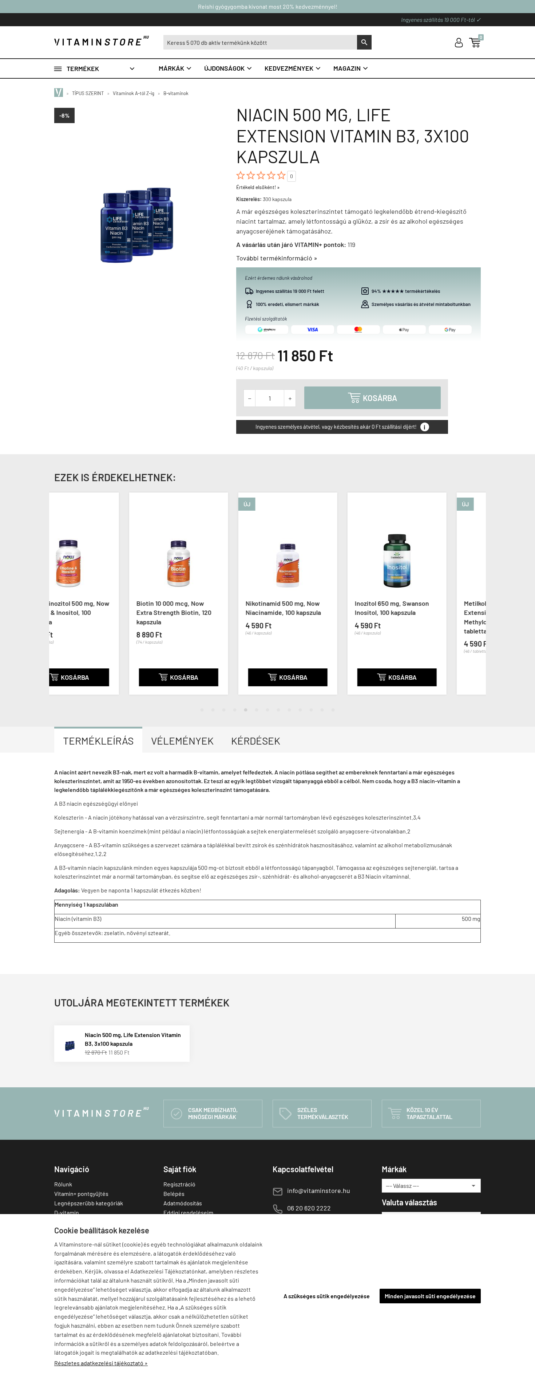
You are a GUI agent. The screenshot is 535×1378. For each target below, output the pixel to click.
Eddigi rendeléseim (188, 1212)
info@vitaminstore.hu (318, 1190)
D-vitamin (66, 1212)
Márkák (175, 68)
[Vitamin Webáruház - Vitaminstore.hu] (59, 93)
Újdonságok (228, 68)
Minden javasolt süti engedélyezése (430, 1295)
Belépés (174, 1193)
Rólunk (63, 1184)
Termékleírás (98, 740)
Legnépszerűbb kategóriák (88, 1203)
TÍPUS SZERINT (88, 93)
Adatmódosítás (182, 1203)
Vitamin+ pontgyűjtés (81, 1193)
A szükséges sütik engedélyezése (327, 1295)
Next (473, 599)
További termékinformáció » (276, 258)
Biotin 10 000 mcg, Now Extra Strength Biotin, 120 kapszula (99, 612)
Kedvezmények (293, 68)
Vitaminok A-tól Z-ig (133, 93)
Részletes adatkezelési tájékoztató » (101, 1362)
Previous (62, 599)
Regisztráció (179, 1184)
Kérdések (255, 740)
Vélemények (182, 740)
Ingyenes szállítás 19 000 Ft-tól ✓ (441, 19)
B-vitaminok (176, 93)
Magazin (351, 68)
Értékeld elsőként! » (258, 187)
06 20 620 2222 (309, 1208)
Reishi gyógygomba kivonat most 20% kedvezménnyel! (267, 6)
